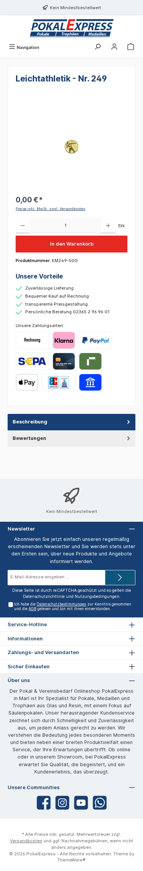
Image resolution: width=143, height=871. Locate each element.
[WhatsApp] (99, 802)
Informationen (25, 638)
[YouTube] (81, 802)
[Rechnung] (32, 340)
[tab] (71, 422)
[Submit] (120, 577)
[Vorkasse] (32, 361)
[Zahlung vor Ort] (58, 382)
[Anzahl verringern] (23, 225)
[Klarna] (64, 340)
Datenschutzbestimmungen (61, 604)
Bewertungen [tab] (29, 438)
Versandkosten (26, 840)
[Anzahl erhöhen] (108, 225)
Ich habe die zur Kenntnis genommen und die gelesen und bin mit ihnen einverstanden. (72, 606)
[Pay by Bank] (90, 382)
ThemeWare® (71, 860)
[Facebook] (43, 802)
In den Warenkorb (71, 244)
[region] (71, 147)
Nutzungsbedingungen (97, 596)
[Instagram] (62, 802)
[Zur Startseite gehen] (71, 28)
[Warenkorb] (130, 47)
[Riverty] (90, 361)
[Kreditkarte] (64, 361)
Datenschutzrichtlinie (44, 596)
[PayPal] (95, 340)
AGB (32, 609)
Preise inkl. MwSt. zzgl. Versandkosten (50, 209)
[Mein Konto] (114, 47)
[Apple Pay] (27, 382)
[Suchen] (97, 47)
